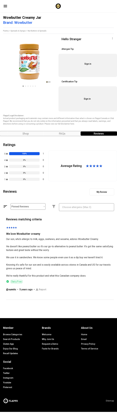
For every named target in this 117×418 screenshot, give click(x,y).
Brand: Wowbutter (18, 22)
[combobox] (86, 208)
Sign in (87, 64)
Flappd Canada (101, 118)
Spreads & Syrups (18, 31)
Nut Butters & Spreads (37, 31)
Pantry (6, 31)
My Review (102, 192)
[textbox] (86, 207)
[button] (23, 86)
